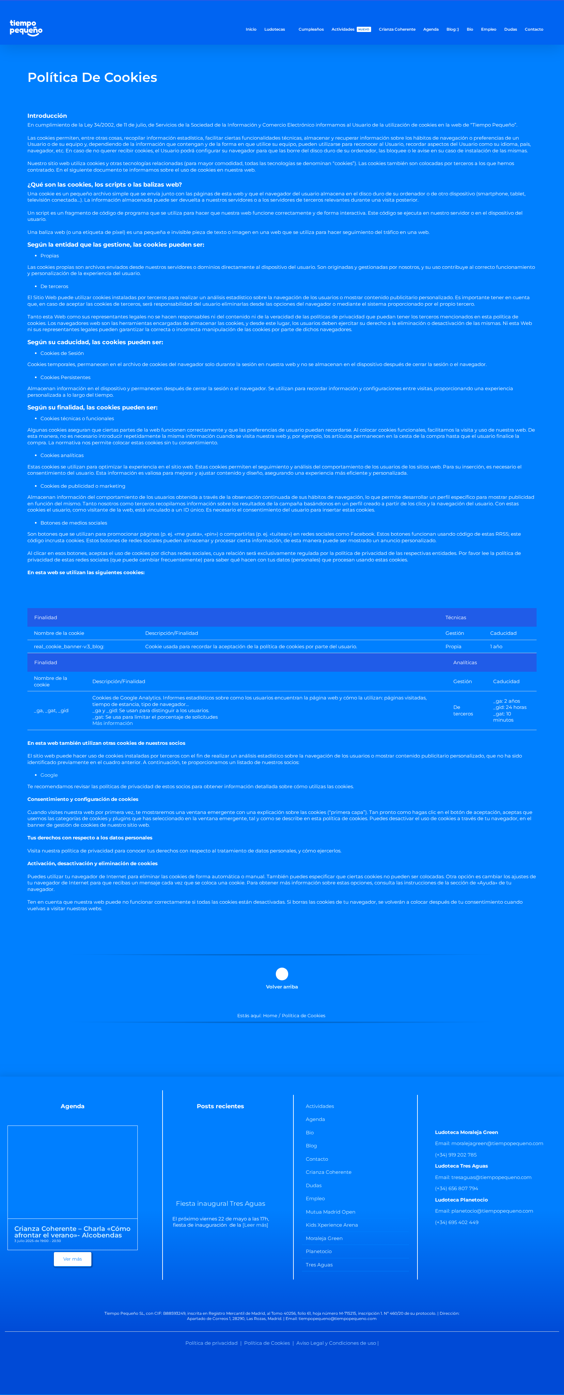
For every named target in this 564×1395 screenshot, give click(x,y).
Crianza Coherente (329, 1172)
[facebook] (266, 1297)
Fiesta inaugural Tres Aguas (220, 1203)
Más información (112, 723)
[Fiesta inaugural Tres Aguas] (220, 1161)
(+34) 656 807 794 (456, 1188)
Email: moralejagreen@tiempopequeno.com (489, 1143)
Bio (310, 1132)
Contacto (317, 1159)
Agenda (315, 1119)
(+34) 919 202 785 (456, 1155)
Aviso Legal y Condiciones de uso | (337, 1343)
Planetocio (319, 1251)
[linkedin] (287, 1297)
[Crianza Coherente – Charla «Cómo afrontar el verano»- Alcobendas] (72, 1129)
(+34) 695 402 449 (456, 1222)
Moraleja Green (324, 1238)
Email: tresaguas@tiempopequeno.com (483, 1177)
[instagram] (277, 1297)
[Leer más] (254, 1225)
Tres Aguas (319, 1265)
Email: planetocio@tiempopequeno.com (484, 1211)
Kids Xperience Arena (332, 1225)
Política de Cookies (267, 1343)
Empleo (315, 1198)
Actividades (320, 1106)
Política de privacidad (211, 1343)
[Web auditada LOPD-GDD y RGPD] (282, 1360)
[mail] (298, 1297)
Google (49, 775)
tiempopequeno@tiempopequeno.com (338, 1318)
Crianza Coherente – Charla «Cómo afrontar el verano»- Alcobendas (72, 1232)
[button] (552, 28)
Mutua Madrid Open (330, 1212)
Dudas (313, 1185)
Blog (311, 1145)
